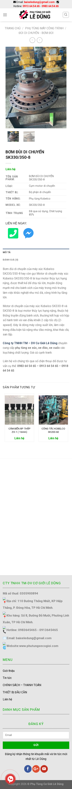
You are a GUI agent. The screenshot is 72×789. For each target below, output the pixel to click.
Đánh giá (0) (10, 259)
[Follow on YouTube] (44, 768)
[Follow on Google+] (36, 768)
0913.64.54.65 (31, 6)
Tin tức (7, 678)
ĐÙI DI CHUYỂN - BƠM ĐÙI (36, 33)
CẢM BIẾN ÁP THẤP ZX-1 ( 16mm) (19, 430)
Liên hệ (7, 699)
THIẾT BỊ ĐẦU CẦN (15, 692)
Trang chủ (12, 28)
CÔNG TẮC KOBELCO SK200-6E (53, 430)
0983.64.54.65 (50, 6)
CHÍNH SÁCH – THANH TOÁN (22, 685)
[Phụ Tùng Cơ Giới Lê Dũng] (35, 14)
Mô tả (7, 252)
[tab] (36, 252)
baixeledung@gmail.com (39, 2)
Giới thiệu (9, 671)
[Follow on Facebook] (28, 768)
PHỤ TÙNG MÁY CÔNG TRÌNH (44, 28)
